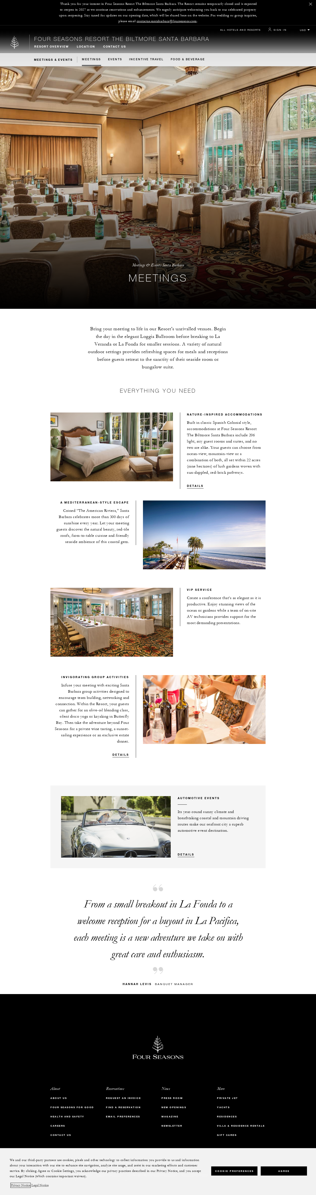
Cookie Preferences (234, 1170)
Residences (227, 1116)
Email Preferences (123, 1116)
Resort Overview (51, 46)
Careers (57, 1125)
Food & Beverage (188, 59)
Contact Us (114, 46)
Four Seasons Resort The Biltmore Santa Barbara (121, 39)
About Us (58, 1098)
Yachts (223, 1107)
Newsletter (171, 1125)
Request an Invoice (123, 1098)
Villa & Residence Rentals (241, 1125)
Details (195, 486)
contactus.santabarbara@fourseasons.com (167, 21)
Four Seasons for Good (72, 1107)
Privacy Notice (20, 1185)
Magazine (169, 1116)
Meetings (91, 59)
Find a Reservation (123, 1107)
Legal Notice (40, 1185)
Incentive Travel (146, 59)
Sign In (280, 29)
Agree (284, 1170)
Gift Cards (227, 1135)
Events (115, 59)
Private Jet (227, 1098)
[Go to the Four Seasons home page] (14, 42)
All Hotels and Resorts (240, 29)
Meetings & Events (53, 59)
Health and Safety (67, 1116)
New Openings (173, 1107)
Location (86, 46)
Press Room (172, 1098)
